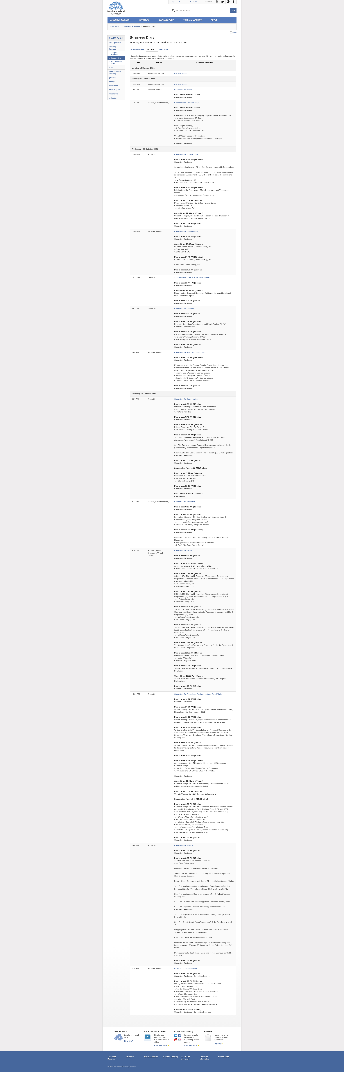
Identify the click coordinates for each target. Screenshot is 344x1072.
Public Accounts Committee (185, 968)
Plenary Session (181, 73)
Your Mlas (130, 1057)
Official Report (114, 90)
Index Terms (113, 94)
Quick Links (176, 2)
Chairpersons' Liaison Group (186, 103)
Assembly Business (112, 48)
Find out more (160, 1046)
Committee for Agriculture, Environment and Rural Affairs (198, 694)
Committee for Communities (186, 399)
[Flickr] (228, 2)
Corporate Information (204, 1058)
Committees (113, 86)
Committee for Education (184, 502)
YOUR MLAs (144, 20)
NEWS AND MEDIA (166, 20)
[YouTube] (217, 2)
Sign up (218, 1043)
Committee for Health (183, 551)
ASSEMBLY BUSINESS (120, 20)
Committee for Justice (183, 845)
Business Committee (183, 90)
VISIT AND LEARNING (192, 20)
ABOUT (214, 20)
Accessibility (223, 1057)
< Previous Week (137, 49)
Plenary (111, 82)
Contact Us (194, 2)
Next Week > (164, 49)
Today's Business (114, 54)
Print (234, 32)
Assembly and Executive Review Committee (193, 278)
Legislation (113, 98)
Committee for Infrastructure (186, 154)
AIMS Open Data (115, 43)
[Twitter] (222, 2)
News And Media (151, 1057)
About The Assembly (185, 1058)
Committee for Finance (184, 309)
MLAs (111, 67)
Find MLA (128, 1041)
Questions (112, 78)
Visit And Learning (170, 1057)
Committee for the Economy (186, 231)
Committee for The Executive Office (189, 352)
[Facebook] (233, 2)
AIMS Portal (114, 27)
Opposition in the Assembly (115, 73)
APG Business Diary (116, 62)
